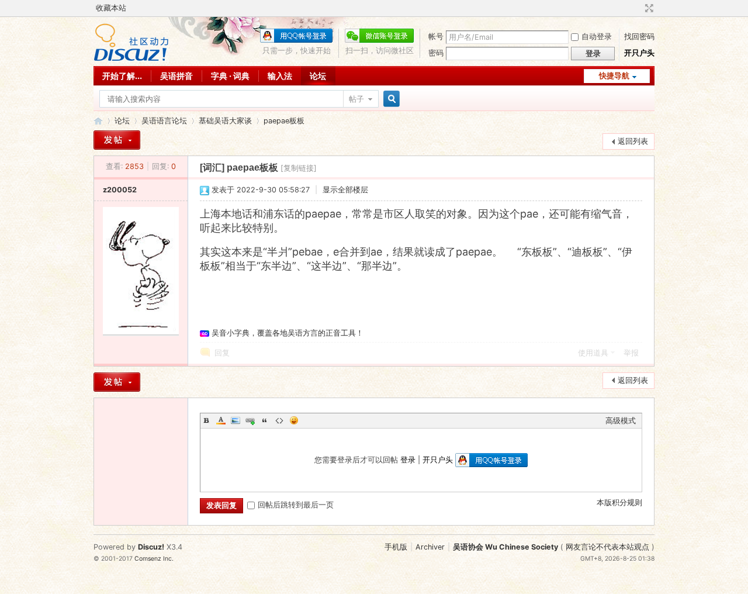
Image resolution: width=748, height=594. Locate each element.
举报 (631, 352)
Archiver (430, 547)
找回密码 (639, 36)
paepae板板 (284, 120)
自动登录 (596, 36)
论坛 (318, 76)
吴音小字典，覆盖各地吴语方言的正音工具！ (287, 333)
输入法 (280, 76)
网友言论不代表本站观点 (607, 547)
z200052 (120, 189)
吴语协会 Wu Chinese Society (505, 547)
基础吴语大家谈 (225, 120)
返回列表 (633, 141)
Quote (265, 420)
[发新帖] (117, 140)
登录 (407, 459)
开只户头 (639, 53)
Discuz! (151, 547)
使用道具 (593, 352)
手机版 (396, 547)
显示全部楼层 (345, 189)
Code (279, 420)
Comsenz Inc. (154, 558)
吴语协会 (98, 120)
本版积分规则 (619, 502)
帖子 (356, 99)
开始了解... (122, 76)
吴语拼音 (176, 76)
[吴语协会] (131, 58)
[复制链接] (298, 168)
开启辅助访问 (638, 8)
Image (235, 420)
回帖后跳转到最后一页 (296, 504)
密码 (436, 53)
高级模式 (620, 420)
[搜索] (390, 99)
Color (221, 420)
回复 (222, 352)
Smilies (294, 420)
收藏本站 (111, 8)
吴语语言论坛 (164, 120)
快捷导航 (614, 75)
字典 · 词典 (230, 76)
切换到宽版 (647, 8)
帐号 (436, 36)
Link (250, 420)
